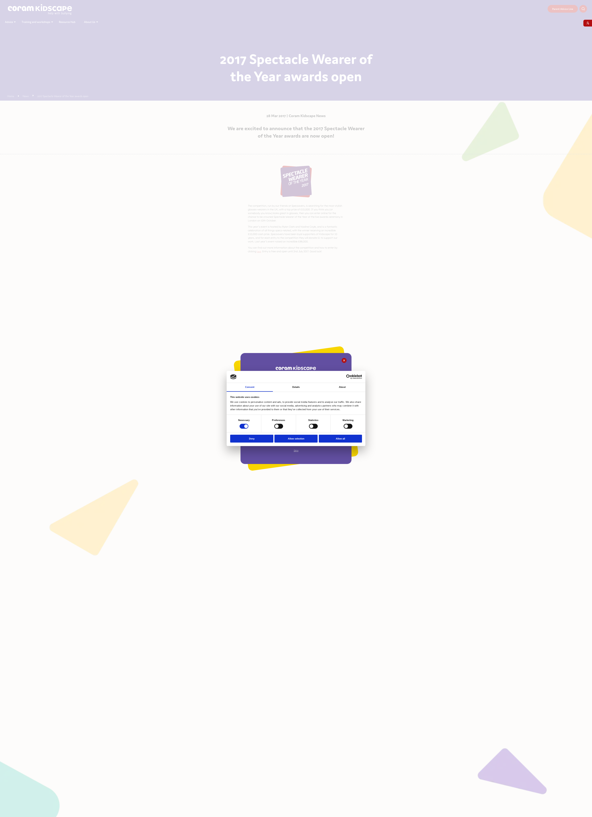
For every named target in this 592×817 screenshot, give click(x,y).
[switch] (278, 426)
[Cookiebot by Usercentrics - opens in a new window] (348, 376)
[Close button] (344, 360)
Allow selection (296, 438)
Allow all (340, 438)
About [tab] (342, 387)
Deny (252, 438)
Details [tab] (296, 387)
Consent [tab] (249, 387)
